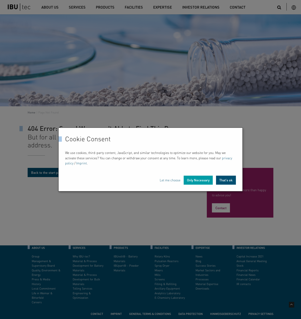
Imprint (81, 163)
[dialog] (150, 159)
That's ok (226, 180)
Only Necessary (198, 180)
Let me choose (170, 180)
